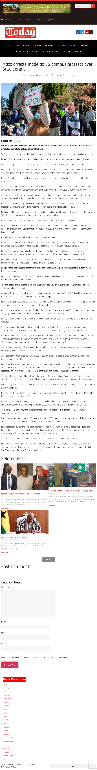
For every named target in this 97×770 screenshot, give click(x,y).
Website (4, 643)
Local (5, 723)
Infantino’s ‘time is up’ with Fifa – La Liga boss (35, 19)
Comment (6, 587)
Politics (6, 709)
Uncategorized (8, 688)
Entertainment (49, 51)
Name (3, 622)
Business (73, 46)
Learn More (7, 14)
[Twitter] (82, 32)
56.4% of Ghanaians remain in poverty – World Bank (70, 490)
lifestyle (6, 727)
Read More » (5, 509)
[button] (48, 559)
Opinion (6, 713)
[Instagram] (91, 32)
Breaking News (23, 46)
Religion (6, 706)
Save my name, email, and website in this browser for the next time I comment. (34, 657)
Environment (8, 738)
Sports (62, 46)
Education (66, 51)
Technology (22, 51)
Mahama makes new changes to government (20, 493)
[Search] (93, 6)
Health (34, 51)
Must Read (7, 720)
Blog (5, 759)
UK (4, 691)
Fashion (6, 734)
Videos (78, 51)
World (37, 46)
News (5, 716)
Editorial (86, 46)
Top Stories (49, 46)
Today (9, 46)
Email (3, 632)
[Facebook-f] (78, 32)
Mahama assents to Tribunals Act (16, 537)
